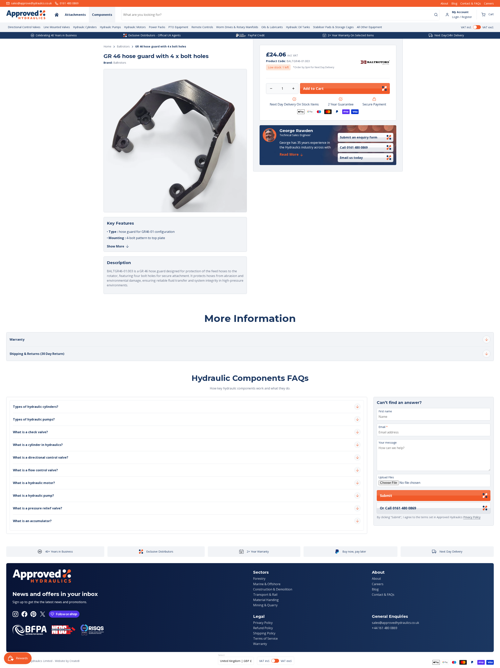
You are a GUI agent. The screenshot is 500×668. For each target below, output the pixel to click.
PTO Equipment (178, 27)
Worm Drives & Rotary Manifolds (237, 27)
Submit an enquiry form (358, 137)
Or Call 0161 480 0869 (398, 508)
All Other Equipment (369, 27)
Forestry (259, 578)
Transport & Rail (265, 594)
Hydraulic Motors (135, 27)
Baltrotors (123, 46)
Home (107, 46)
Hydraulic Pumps (110, 27)
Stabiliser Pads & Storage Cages (333, 27)
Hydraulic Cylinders (85, 27)
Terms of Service (265, 638)
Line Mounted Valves (57, 27)
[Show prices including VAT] (477, 27)
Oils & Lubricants (272, 27)
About (444, 3)
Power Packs (157, 27)
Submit (386, 495)
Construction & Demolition (272, 589)
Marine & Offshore (266, 584)
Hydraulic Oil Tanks (298, 27)
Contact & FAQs (470, 3)
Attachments (75, 15)
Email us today (351, 157)
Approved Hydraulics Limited (34, 661)
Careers (489, 3)
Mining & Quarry (265, 605)
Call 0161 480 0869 (354, 147)
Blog (454, 3)
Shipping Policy (264, 633)
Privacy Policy (471, 517)
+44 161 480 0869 (384, 628)
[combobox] (280, 14)
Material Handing (266, 600)
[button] (487, 15)
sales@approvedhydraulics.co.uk (395, 623)
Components (102, 15)
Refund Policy (263, 628)
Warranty (260, 644)
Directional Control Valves (24, 27)
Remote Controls (202, 27)
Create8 (74, 661)
